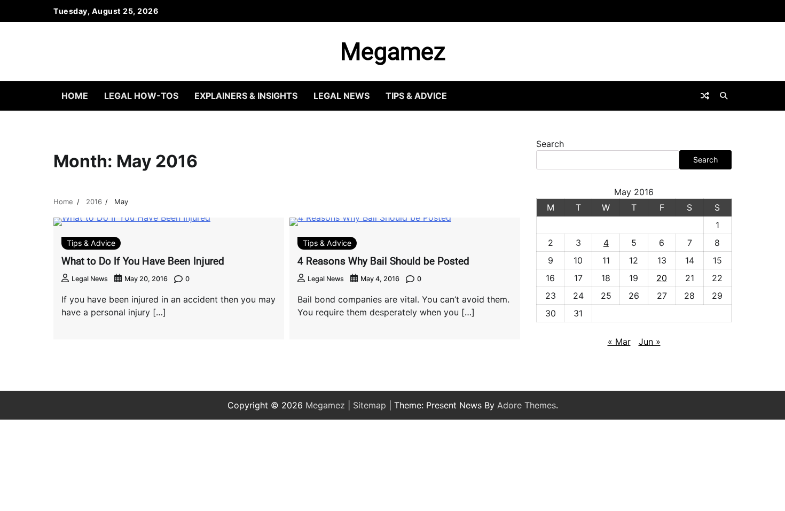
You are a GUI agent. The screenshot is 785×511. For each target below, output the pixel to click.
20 (661, 278)
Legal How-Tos (141, 95)
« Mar (619, 341)
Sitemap (369, 405)
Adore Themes (526, 405)
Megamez (392, 51)
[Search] (724, 96)
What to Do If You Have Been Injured (142, 261)
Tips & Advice (416, 95)
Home (74, 95)
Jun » (650, 341)
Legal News (341, 95)
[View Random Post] (705, 96)
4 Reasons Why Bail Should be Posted (383, 261)
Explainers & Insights (245, 95)
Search (550, 143)
